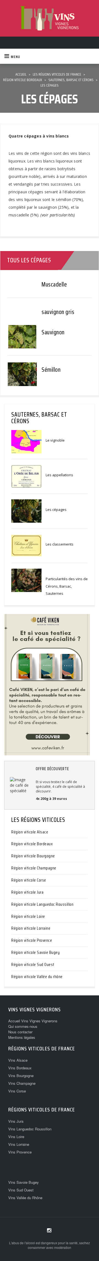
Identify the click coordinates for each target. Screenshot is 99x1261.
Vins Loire (16, 1136)
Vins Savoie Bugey (23, 1182)
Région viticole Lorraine (30, 928)
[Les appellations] (26, 475)
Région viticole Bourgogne (33, 855)
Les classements (59, 544)
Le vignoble (55, 440)
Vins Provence (20, 1152)
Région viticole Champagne (33, 867)
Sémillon (51, 370)
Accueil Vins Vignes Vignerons (32, 1020)
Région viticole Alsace (29, 831)
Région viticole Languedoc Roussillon (42, 904)
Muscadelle (54, 284)
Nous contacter (20, 1031)
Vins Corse (17, 1091)
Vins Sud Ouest (21, 1190)
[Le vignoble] (26, 441)
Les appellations (59, 474)
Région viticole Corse (28, 880)
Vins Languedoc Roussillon (29, 1128)
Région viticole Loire (28, 916)
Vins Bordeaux (20, 1067)
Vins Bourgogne (21, 1075)
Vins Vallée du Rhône (25, 1197)
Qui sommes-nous (22, 1026)
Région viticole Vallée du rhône (37, 976)
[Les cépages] (26, 510)
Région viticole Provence (31, 940)
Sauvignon (53, 332)
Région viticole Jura (27, 892)
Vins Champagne (21, 1083)
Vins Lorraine (18, 1144)
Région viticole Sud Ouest (32, 964)
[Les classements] (26, 545)
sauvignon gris (58, 312)
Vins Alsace (18, 1060)
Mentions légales (21, 1037)
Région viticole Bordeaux (32, 843)
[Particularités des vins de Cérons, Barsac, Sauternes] (26, 579)
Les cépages (56, 509)
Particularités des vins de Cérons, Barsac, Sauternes (67, 586)
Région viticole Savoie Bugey (35, 952)
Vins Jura (15, 1121)
